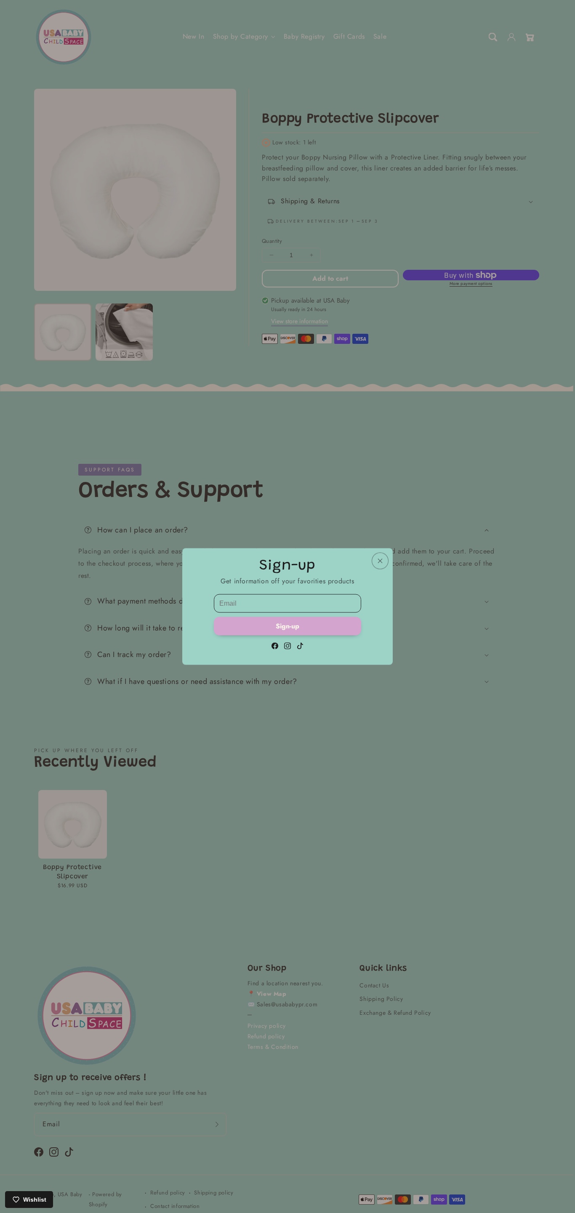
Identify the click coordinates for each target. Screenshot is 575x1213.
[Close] (380, 561)
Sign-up (287, 626)
